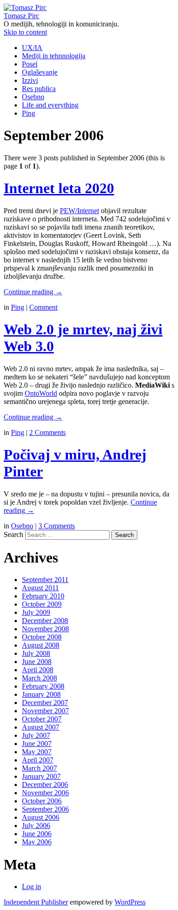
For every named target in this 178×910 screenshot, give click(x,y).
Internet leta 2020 (59, 188)
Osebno (33, 97)
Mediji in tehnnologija (53, 56)
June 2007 (37, 743)
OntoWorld (41, 393)
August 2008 (40, 645)
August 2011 (40, 588)
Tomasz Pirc (21, 16)
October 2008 (42, 637)
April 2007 (37, 760)
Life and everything (50, 105)
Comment (43, 307)
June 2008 (37, 661)
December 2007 (45, 702)
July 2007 (36, 735)
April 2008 (37, 670)
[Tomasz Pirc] (25, 7)
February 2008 (43, 686)
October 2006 (42, 801)
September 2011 (45, 579)
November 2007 (45, 711)
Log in (31, 886)
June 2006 (37, 834)
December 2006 (45, 784)
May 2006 (37, 842)
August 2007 (40, 727)
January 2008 (41, 694)
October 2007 (42, 719)
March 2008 (39, 678)
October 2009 (42, 604)
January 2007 (41, 776)
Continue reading (33, 292)
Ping (28, 113)
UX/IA (32, 47)
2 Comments (47, 432)
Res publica (39, 88)
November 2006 (45, 793)
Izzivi (30, 80)
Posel (29, 64)
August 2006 (40, 817)
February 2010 (43, 596)
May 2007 (37, 752)
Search (13, 534)
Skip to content (25, 32)
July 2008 (36, 653)
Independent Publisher (36, 902)
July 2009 (36, 612)
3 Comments (56, 526)
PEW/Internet (79, 211)
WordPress (130, 902)
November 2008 (45, 629)
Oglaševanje (40, 72)
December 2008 (45, 620)
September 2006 (45, 809)
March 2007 (39, 768)
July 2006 (36, 825)
